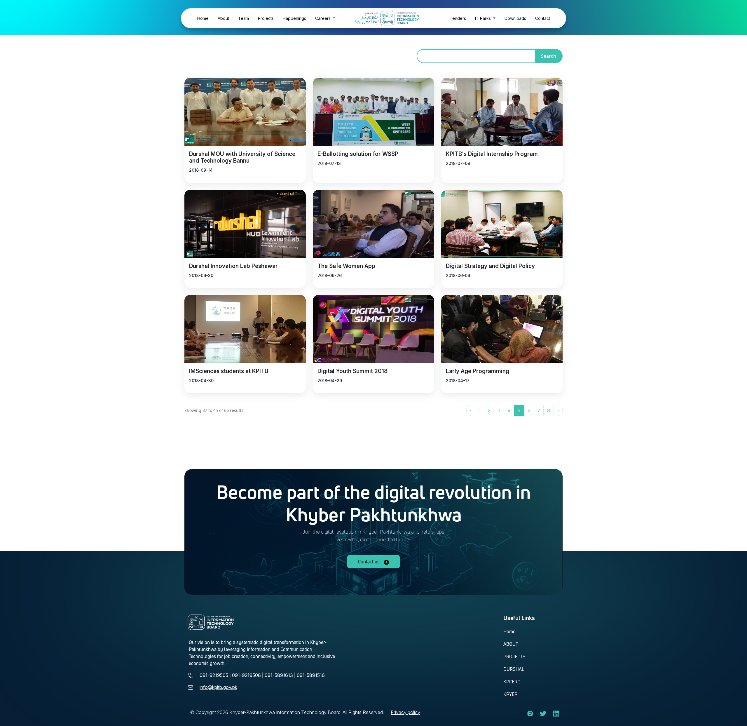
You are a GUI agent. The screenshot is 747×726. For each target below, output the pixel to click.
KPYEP (510, 694)
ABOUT (510, 644)
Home (203, 18)
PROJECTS (514, 656)
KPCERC (511, 681)
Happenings (294, 18)
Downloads (515, 18)
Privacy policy (405, 712)
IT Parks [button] (483, 18)
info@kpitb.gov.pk (218, 687)
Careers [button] (323, 18)
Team (243, 18)
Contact (542, 18)
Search (548, 56)
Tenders (458, 18)
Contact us (369, 561)
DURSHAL (513, 669)
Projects (266, 18)
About (223, 18)
